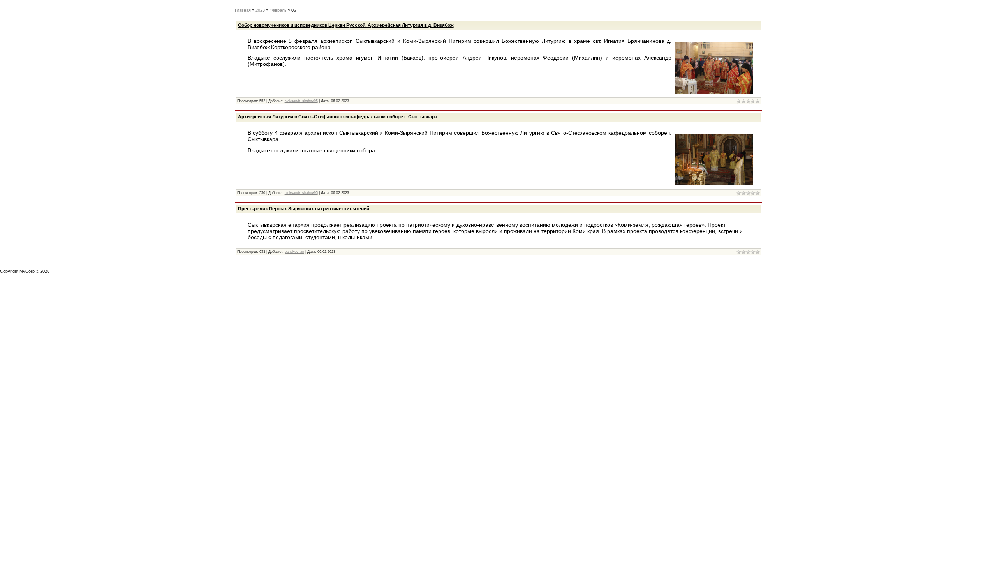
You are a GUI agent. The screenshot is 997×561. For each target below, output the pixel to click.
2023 (260, 10)
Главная (243, 10)
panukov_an (294, 252)
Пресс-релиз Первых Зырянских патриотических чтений (303, 209)
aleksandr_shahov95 (301, 101)
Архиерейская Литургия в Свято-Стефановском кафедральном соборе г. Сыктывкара (337, 117)
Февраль (278, 10)
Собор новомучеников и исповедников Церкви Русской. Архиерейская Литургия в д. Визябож (346, 25)
